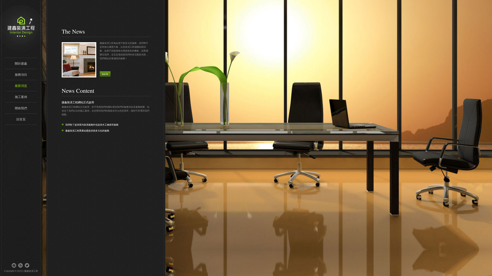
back (105, 74)
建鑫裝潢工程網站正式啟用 (78, 102)
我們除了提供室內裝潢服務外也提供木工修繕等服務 (91, 124)
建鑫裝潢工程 (62, 28)
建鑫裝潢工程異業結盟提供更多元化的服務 (87, 130)
